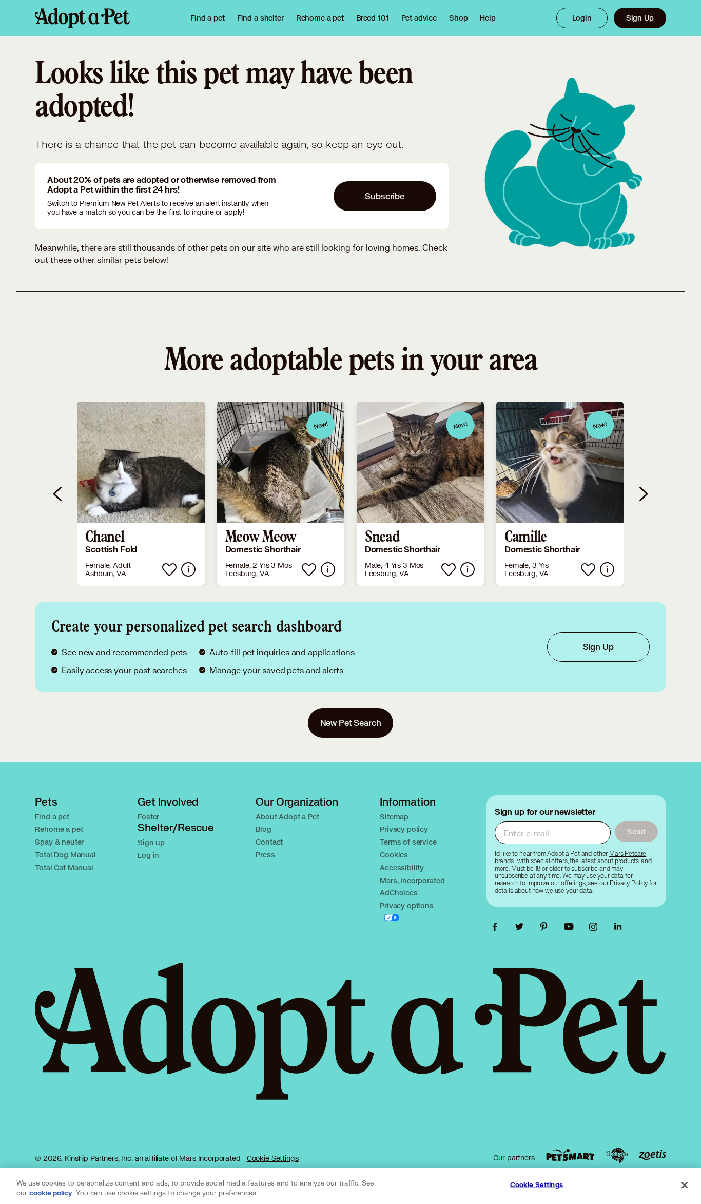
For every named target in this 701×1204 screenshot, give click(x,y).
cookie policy (50, 1193)
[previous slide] (58, 494)
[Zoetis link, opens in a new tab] (652, 1155)
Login (582, 17)
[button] (140, 494)
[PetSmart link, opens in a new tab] (570, 1155)
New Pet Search (350, 723)
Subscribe (384, 196)
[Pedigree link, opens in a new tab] (616, 1155)
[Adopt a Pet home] (82, 18)
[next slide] (643, 494)
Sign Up (640, 17)
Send (636, 831)
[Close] (684, 1185)
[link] (320, 18)
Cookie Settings (273, 1158)
